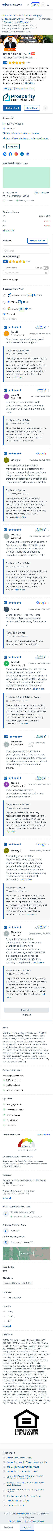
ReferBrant (31, 108)
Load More (26, 1010)
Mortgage (37, 15)
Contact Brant (12, 108)
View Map (26, 1253)
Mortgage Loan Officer (12, 18)
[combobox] (26, 251)
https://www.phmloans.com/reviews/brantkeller (28, 138)
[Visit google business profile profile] (27, 154)
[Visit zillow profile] (4, 154)
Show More (30, 83)
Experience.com (23, 1513)
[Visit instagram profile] (16, 154)
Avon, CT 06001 (32, 1242)
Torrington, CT (18, 1242)
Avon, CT (11, 128)
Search (4, 15)
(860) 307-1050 (15, 124)
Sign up (36, 5)
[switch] (46, 268)
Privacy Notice (15, 1521)
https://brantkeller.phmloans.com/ (22, 133)
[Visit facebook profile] (10, 154)
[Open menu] (48, 4)
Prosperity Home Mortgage (17, 22)
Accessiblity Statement (34, 1521)
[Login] (28, 5)
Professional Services (20, 15)
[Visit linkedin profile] (22, 154)
